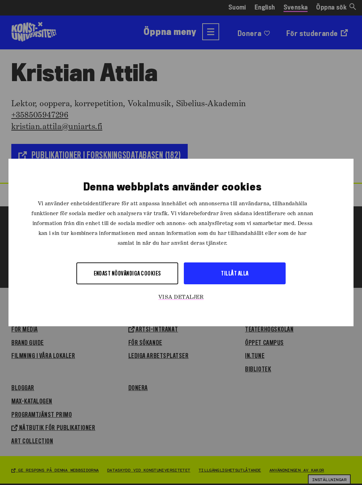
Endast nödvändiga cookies (127, 273)
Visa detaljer (181, 297)
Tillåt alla (234, 273)
